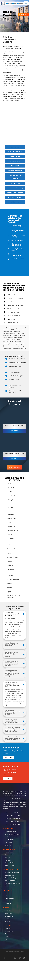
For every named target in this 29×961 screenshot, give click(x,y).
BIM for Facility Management (13, 883)
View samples (9, 757)
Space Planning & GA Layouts (18, 231)
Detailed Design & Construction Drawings (19, 226)
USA (7, 812)
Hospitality (8, 918)
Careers (7, 936)
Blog (6, 934)
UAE (7, 815)
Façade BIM (8, 860)
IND (7, 818)
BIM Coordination (10, 863)
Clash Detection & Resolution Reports (17, 244)
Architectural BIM (10, 852)
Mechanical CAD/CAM (11, 837)
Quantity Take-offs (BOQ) (17, 249)
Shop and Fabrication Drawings (18, 236)
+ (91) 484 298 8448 (15, 818)
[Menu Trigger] (26, 2)
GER (7, 824)
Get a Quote (23, 14)
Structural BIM (9, 854)
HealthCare (8, 910)
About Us (7, 893)
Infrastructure (9, 916)
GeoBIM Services (9, 839)
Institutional (8, 913)
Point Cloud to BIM (10, 865)
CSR (6, 895)
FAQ (6, 939)
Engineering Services (10, 831)
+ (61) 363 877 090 (14, 821)
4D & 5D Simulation (17, 240)
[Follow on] (20, 958)
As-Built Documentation (16, 254)
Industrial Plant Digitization (12, 834)
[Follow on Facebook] (10, 958)
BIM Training (8, 842)
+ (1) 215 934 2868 (14, 812)
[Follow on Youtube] (15, 958)
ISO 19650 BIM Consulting (12, 872)
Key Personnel (9, 901)
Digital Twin (8, 845)
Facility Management (18, 259)
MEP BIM (7, 857)
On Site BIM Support (10, 875)
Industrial (7, 921)
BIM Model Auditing (10, 878)
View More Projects (14, 467)
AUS (7, 821)
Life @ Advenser (9, 898)
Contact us (8, 778)
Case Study (8, 928)
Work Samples (9, 931)
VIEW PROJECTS (14, 430)
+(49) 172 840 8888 (15, 824)
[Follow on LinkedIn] (5, 958)
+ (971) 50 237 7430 (15, 815)
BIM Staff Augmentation (11, 880)
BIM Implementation (10, 886)
